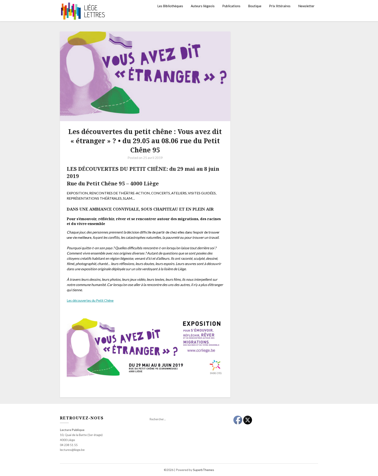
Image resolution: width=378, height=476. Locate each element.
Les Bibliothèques (170, 6)
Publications (231, 6)
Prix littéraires (279, 6)
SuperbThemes (203, 470)
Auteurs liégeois (203, 6)
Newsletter (306, 6)
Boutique (254, 6)
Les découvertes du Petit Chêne (90, 300)
